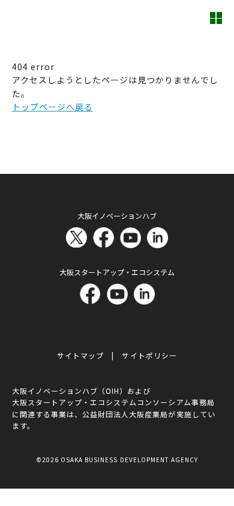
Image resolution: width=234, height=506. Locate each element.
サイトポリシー (149, 355)
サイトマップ (80, 355)
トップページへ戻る (52, 107)
